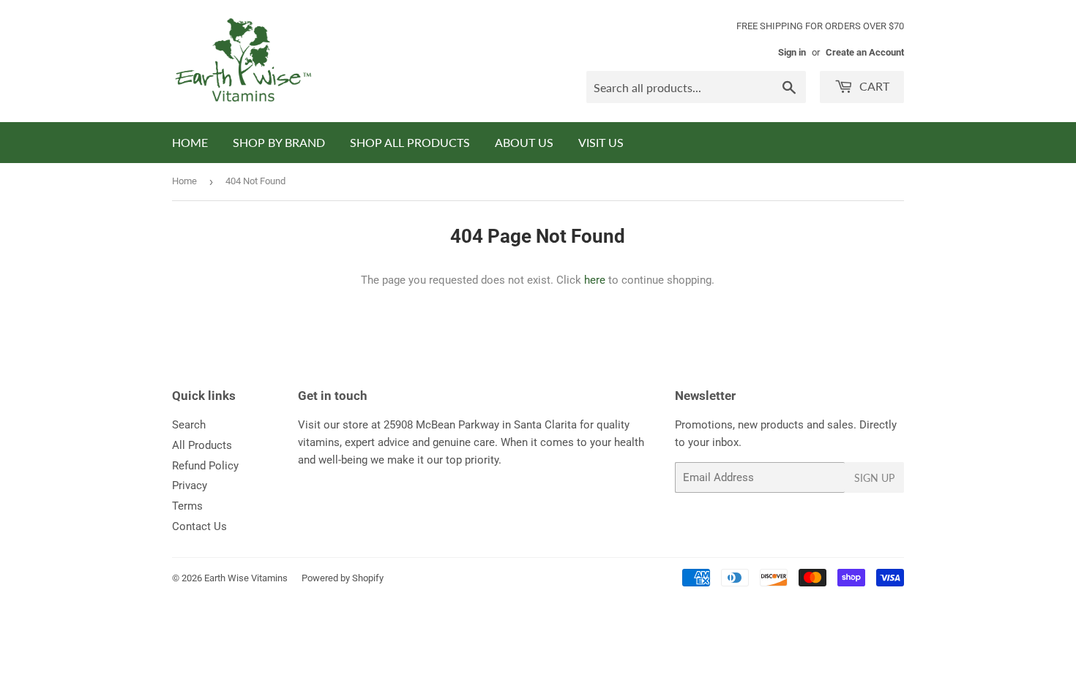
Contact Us (199, 526)
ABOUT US (524, 142)
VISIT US (601, 142)
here (594, 280)
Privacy (189, 485)
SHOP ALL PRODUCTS (410, 142)
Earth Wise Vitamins (246, 578)
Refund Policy (205, 465)
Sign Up (874, 478)
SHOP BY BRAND (279, 142)
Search (189, 424)
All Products (202, 445)
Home (184, 180)
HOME (190, 142)
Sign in (792, 52)
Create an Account (865, 52)
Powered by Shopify (343, 578)
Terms (187, 506)
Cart (872, 86)
